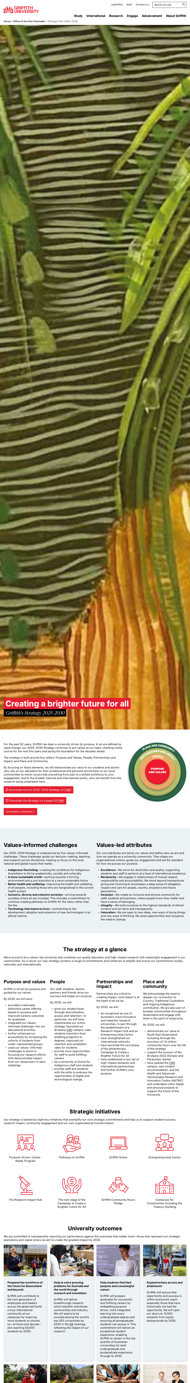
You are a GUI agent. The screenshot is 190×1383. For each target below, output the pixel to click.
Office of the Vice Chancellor (29, 21)
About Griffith (176, 16)
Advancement (152, 16)
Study (78, 16)
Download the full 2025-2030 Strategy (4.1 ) (40, 789)
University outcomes (19, 811)
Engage (132, 16)
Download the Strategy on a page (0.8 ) (36, 800)
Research (116, 16)
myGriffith (117, 4)
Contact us (142, 4)
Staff (129, 4)
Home (7, 21)
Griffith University (21, 9)
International (95, 16)
